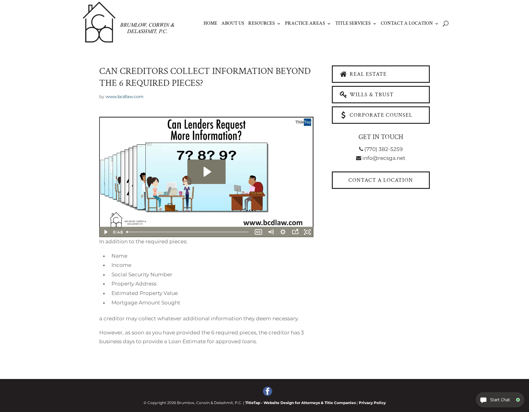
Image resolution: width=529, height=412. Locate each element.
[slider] (188, 232)
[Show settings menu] (283, 232)
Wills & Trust (371, 94)
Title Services (353, 24)
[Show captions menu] (258, 232)
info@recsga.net (383, 158)
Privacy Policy (372, 402)
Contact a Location (407, 24)
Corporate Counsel (380, 115)
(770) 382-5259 (383, 149)
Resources (261, 24)
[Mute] (270, 232)
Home (210, 24)
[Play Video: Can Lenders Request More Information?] (206, 172)
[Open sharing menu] (295, 232)
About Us (232, 24)
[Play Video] (105, 232)
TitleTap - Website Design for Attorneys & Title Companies (300, 402)
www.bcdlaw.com (125, 96)
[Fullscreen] (307, 232)
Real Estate (367, 74)
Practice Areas (305, 24)
